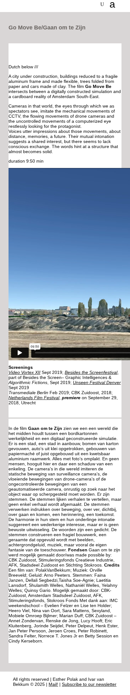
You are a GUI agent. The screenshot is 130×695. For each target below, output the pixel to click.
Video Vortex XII (24, 372)
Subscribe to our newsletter (89, 684)
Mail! (53, 684)
